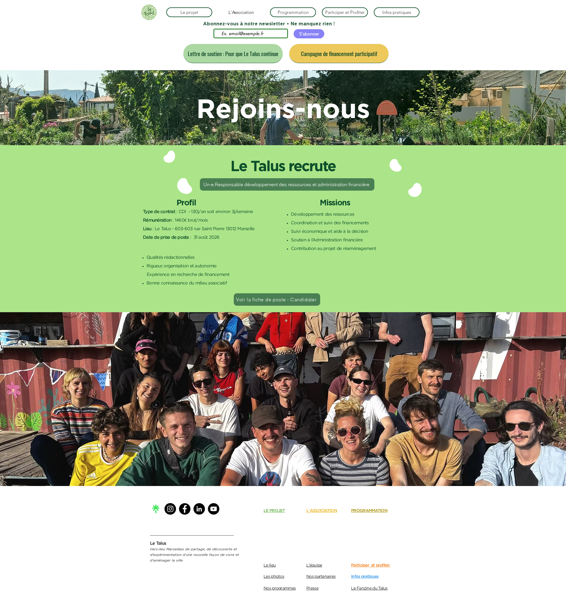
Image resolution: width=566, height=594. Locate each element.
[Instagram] (170, 509)
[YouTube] (213, 509)
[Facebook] (184, 509)
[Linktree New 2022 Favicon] (156, 509)
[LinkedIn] (199, 509)
